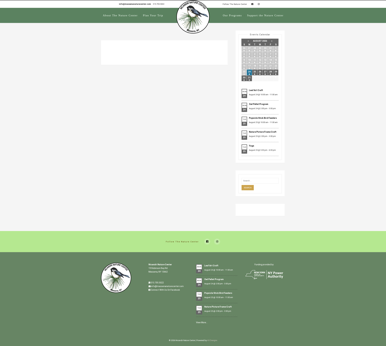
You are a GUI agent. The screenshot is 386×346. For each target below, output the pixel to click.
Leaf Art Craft (256, 90)
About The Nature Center (120, 15)
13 (265, 60)
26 (244, 48)
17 (249, 66)
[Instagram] (258, 4)
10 (249, 60)
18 (254, 66)
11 (254, 60)
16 (244, 66)
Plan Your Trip (153, 15)
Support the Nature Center (265, 15)
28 (254, 48)
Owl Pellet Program (258, 104)
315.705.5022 (157, 282)
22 (276, 66)
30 (265, 48)
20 (265, 66)
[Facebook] (252, 4)
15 (276, 60)
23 (244, 71)
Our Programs (232, 15)
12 (260, 60)
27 (249, 48)
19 (260, 66)
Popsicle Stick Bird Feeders (263, 118)
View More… (201, 322)
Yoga (251, 146)
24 (249, 71)
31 (270, 48)
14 (270, 60)
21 (270, 66)
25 (254, 71)
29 (260, 48)
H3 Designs (212, 340)
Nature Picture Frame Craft (262, 132)
